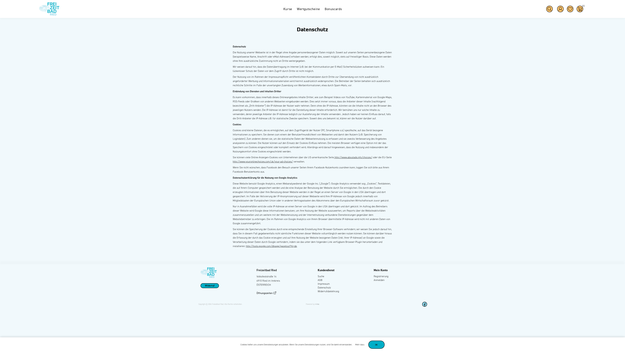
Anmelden (379, 280)
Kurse (287, 9)
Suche (321, 276)
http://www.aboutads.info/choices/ (353, 157)
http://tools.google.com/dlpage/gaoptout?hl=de (271, 246)
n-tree (317, 304)
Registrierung (381, 276)
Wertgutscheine (308, 9)
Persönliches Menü (560, 9)
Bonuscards (333, 9)
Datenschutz (324, 287)
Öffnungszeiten (265, 293)
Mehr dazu (359, 344)
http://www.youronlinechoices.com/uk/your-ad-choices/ (263, 161)
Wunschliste (570, 9)
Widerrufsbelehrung (328, 291)
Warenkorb (582, 6)
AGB (320, 280)
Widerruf (210, 285)
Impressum (324, 283)
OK (376, 345)
